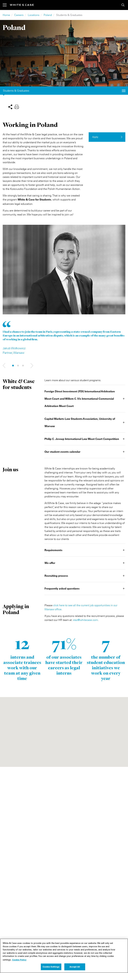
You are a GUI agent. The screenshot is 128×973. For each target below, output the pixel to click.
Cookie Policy (19, 959)
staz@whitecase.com (85, 620)
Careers (19, 15)
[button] (4, 365)
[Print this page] (16, 106)
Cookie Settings (51, 966)
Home (6, 15)
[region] (64, 956)
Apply (95, 136)
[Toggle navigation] (6, 4)
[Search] (123, 5)
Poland (48, 15)
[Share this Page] (10, 106)
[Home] (22, 5)
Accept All (75, 966)
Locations (33, 15)
